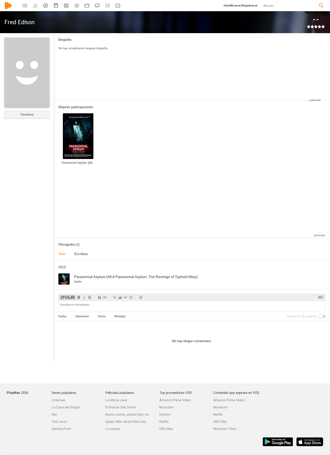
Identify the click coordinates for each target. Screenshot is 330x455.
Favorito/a (26, 114)
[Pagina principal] (8, 8)
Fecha (62, 316)
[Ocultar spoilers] (67, 297)
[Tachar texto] (89, 297)
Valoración (82, 316)
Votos (102, 316)
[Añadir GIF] (125, 297)
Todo (61, 254)
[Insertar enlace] (114, 297)
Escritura (81, 254)
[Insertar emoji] (131, 297)
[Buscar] (321, 5)
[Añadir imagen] (120, 297)
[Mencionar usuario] (140, 297)
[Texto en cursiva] (84, 297)
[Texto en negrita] (78, 297)
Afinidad (119, 316)
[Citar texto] (99, 297)
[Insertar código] (105, 297)
